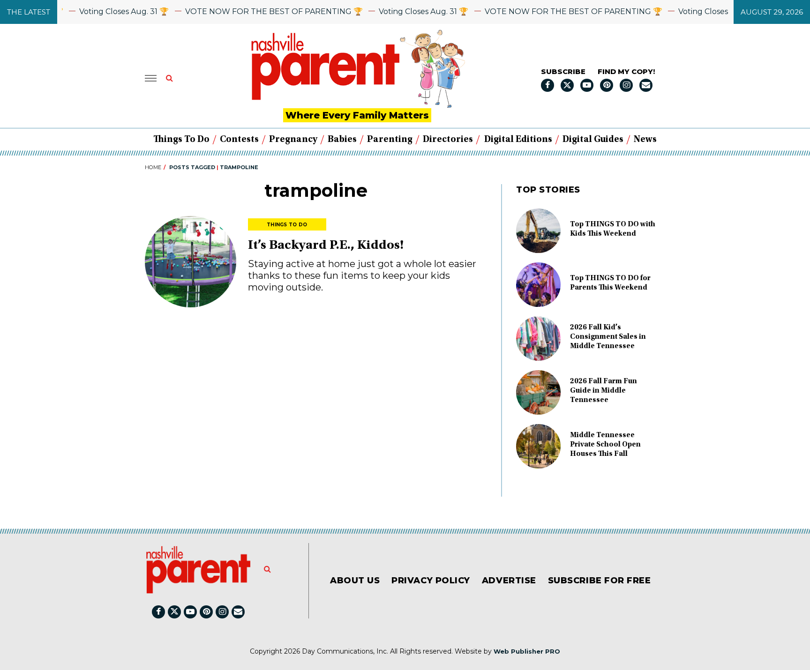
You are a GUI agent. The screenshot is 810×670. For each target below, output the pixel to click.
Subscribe (563, 71)
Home (153, 167)
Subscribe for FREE (599, 580)
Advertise (509, 580)
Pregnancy (293, 139)
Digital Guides (592, 139)
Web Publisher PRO (527, 651)
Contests (239, 139)
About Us (355, 580)
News (645, 139)
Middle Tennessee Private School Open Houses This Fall (605, 445)
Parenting (389, 139)
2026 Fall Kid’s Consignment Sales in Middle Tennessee (608, 337)
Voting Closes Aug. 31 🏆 (113, 11)
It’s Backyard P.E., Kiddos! (326, 246)
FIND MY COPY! (626, 71)
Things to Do (181, 139)
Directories (448, 139)
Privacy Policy (430, 580)
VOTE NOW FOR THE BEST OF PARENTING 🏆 (263, 11)
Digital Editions (518, 139)
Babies (342, 139)
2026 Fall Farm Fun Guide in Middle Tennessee (603, 391)
